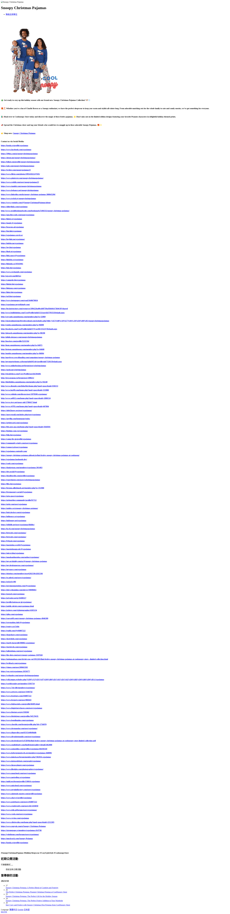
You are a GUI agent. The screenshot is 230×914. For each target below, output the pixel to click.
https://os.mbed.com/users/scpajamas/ (16, 578)
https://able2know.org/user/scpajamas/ (16, 410)
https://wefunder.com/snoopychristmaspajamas (20, 675)
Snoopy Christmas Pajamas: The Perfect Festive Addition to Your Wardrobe (34, 901)
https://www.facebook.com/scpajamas (16, 150)
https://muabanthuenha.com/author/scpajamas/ (20, 557)
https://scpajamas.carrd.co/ (12, 235)
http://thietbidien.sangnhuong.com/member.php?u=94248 (24, 382)
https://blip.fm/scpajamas (11, 435)
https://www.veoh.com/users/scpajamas (16, 814)
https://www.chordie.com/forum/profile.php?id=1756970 (23, 724)
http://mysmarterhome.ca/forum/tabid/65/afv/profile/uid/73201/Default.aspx (31, 362)
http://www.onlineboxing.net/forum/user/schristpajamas (23, 366)
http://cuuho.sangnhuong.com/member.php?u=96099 (22, 325)
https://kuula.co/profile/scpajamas (14, 145)
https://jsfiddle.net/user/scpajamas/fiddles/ (17, 525)
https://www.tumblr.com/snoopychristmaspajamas (21, 186)
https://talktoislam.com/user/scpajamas (16, 651)
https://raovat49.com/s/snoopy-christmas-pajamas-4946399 (24, 618)
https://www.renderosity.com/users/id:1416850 (19, 806)
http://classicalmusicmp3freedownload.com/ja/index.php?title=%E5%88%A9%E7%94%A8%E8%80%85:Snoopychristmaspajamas (55, 321)
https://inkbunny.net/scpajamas (13, 521)
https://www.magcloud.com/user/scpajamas (18, 773)
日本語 (27, 910)
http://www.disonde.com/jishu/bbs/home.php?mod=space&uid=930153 (29, 386)
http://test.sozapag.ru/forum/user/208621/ (17, 378)
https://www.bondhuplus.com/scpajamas (17, 720)
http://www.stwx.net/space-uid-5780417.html (19, 402)
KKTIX (4, 912)
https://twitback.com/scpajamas (13, 663)
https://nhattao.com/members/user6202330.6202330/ (22, 574)
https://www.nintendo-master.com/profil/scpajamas (21, 794)
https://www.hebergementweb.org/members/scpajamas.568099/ (26, 753)
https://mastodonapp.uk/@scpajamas (16, 549)
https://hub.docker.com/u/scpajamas (15, 512)
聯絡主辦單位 (11, 14)
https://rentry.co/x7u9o (10, 627)
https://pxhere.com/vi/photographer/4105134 (19, 610)
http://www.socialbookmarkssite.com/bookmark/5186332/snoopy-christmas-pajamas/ (35, 211)
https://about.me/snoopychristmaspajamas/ (18, 158)
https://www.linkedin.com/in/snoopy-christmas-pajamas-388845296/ (28, 194)
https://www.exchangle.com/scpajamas (16, 272)
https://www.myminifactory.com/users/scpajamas (20, 790)
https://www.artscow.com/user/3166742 (16, 692)
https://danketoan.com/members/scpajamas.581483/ (22, 468)
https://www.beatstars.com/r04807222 (16, 696)
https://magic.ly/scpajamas (11, 223)
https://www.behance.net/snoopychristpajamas (20, 190)
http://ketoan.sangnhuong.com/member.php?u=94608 (22, 349)
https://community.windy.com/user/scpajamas (19, 443)
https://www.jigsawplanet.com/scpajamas (17, 765)
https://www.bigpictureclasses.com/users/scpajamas (21, 708)
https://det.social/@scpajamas (13, 472)
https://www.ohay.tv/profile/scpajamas (16, 798)
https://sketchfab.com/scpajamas (14, 639)
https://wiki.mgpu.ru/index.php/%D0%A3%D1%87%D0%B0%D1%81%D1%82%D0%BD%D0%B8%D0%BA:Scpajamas (52, 680)
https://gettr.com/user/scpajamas (14, 504)
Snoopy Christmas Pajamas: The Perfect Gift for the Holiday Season (31, 896)
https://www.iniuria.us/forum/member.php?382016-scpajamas (26, 757)
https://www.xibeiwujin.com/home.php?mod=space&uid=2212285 (27, 822)
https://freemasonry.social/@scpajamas (16, 492)
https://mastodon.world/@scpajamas (15, 545)
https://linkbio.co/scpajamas (12, 260)
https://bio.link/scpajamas (11, 231)
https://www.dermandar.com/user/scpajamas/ (19, 728)
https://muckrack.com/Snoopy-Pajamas (17, 839)
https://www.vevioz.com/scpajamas (15, 818)
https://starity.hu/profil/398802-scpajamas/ (18, 643)
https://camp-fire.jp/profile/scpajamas (16, 439)
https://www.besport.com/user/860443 (16, 700)
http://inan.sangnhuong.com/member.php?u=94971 (21, 345)
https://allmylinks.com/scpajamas (14, 207)
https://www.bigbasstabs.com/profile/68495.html (20, 704)
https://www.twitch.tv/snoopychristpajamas (18, 198)
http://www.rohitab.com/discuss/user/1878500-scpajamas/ (24, 394)
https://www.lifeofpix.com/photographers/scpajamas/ (22, 769)
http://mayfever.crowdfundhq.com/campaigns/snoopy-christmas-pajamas (30, 357)
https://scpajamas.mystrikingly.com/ (15, 304)
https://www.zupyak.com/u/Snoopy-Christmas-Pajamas (23, 826)
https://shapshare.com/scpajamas (14, 635)
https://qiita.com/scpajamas (12, 614)
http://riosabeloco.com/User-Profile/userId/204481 (21, 374)
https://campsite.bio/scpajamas (13, 280)
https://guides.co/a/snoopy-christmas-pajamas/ (19, 508)
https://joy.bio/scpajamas (11, 247)
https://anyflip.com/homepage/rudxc (15, 419)
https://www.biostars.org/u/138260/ (15, 712)
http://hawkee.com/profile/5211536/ (15, 341)
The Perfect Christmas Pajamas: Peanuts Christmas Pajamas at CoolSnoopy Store (36, 892)
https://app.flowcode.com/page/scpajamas (17, 215)
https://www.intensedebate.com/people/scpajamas (21, 761)
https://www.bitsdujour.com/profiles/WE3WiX (19, 716)
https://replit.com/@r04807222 (13, 631)
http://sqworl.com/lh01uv (11, 276)
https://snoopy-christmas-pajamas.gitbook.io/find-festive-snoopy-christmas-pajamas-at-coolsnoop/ (40, 455)
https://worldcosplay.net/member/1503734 (18, 684)
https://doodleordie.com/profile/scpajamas (18, 476)
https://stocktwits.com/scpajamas (14, 647)
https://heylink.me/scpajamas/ (13, 239)
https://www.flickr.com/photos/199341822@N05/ (20, 174)
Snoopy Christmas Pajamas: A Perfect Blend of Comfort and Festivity (32, 888)
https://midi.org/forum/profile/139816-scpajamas (20, 781)
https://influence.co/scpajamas (13, 516)
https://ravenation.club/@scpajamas (15, 622)
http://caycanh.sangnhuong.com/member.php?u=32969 (23, 317)
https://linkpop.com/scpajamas (13, 288)
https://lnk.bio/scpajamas (11, 268)
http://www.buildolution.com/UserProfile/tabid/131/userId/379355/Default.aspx (33, 313)
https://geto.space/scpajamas (12, 496)
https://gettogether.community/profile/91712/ (19, 500)
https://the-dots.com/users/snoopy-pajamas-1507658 (22, 655)
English (20, 910)
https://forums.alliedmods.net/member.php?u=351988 (22, 488)
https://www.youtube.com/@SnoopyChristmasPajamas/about (26, 203)
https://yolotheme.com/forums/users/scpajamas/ (20, 834)
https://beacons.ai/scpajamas (12, 227)
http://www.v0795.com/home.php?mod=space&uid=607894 (25, 406)
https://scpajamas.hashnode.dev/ (14, 459)
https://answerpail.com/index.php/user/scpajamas (21, 415)
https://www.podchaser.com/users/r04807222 (19, 802)
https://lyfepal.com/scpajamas (13, 541)
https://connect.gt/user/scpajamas (14, 447)
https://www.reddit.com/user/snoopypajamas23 (20, 182)
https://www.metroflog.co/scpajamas (15, 777)
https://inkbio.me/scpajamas (12, 243)
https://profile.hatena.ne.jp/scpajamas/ (16, 602)
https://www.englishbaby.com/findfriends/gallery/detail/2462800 (26, 745)
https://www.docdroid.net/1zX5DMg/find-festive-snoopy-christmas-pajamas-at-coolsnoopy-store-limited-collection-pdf (48, 741)
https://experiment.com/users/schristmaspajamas (20, 480)
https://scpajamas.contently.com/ (14, 451)
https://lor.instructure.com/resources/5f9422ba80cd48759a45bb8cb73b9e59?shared (34, 309)
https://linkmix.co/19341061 (12, 264)
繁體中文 (13, 910)
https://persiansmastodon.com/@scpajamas (18, 586)
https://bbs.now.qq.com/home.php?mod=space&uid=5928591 (25, 427)
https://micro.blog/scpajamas (12, 553)
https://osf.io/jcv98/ (8, 582)
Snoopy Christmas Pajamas (24, 133)
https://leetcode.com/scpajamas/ (13, 533)
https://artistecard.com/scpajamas (14, 423)
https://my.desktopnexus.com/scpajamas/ (17, 565)
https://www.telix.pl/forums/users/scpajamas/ (19, 810)
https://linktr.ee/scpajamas (11, 219)
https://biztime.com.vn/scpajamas (14, 431)
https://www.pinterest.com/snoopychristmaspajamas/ (22, 178)
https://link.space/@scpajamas (13, 256)
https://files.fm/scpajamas (11, 484)
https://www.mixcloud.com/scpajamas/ (16, 786)
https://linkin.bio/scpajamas (12, 284)
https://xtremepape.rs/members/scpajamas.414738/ (21, 830)
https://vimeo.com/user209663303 (14, 667)
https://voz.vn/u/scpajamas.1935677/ (15, 671)
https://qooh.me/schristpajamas (13, 370)
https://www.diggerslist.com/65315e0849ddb (18, 733)
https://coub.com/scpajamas (12, 463)
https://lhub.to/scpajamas (11, 251)
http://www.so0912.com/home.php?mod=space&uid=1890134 (26, 398)
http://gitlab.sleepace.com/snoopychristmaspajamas (21, 337)
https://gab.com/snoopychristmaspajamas (17, 166)
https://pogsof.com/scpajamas (13, 594)
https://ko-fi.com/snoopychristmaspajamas (18, 529)
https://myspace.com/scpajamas (13, 569)
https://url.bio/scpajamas (11, 296)
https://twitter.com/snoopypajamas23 (16, 170)
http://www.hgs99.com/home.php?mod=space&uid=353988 (25, 390)
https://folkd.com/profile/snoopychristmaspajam (20, 162)
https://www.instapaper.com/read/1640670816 (19, 300)
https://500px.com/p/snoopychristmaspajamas (19, 154)
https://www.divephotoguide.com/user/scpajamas (20, 737)
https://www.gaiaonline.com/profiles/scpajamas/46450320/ (24, 749)
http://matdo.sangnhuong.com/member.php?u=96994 (22, 353)
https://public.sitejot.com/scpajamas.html (17, 606)
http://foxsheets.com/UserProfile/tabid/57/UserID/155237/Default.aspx (29, 329)
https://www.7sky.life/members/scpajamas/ (18, 688)
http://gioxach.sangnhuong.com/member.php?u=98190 (23, 333)
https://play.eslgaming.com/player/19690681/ (19, 590)
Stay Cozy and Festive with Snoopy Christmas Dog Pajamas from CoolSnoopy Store (38, 905)
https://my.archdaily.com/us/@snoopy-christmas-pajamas (24, 561)
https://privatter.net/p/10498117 (13, 598)
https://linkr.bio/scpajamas (11, 292)
